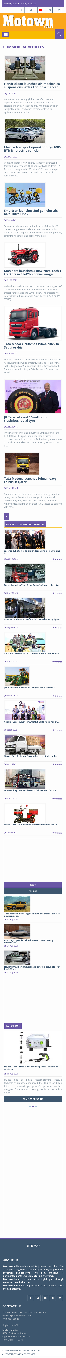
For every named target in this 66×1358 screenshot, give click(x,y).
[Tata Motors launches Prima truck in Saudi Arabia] (33, 322)
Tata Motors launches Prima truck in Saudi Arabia (31, 345)
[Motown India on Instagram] (50, 10)
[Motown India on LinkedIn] (59, 10)
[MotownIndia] (33, 22)
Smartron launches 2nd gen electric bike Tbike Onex (31, 212)
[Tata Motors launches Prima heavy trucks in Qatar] (22, 463)
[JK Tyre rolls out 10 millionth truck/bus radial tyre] (33, 396)
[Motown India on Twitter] (31, 10)
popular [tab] (33, 891)
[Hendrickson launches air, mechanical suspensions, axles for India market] (24, 67)
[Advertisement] (33, 860)
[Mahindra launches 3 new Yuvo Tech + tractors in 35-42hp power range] (24, 254)
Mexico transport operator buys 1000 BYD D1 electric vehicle (32, 149)
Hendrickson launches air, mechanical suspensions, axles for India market (32, 85)
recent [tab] (33, 885)
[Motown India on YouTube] (40, 10)
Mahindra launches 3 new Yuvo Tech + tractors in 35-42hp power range (32, 272)
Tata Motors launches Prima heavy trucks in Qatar (30, 480)
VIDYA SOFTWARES (26, 1354)
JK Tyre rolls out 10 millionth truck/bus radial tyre (25, 419)
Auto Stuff (13, 1025)
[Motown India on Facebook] (22, 10)
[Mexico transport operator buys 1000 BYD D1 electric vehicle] (24, 131)
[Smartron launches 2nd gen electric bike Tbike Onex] (24, 194)
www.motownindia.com (16, 1282)
